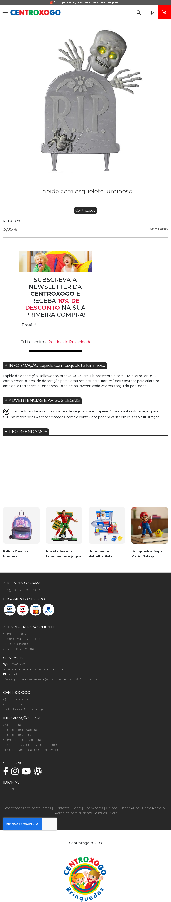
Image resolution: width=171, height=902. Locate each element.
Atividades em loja (18, 649)
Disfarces (62, 808)
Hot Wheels (93, 808)
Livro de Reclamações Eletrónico (30, 750)
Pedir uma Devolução (21, 639)
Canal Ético (12, 704)
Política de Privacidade (22, 730)
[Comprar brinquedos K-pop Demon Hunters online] (21, 528)
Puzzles (100, 813)
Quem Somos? (15, 699)
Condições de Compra (22, 740)
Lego (76, 808)
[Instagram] (16, 773)
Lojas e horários (16, 644)
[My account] (151, 12)
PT (12, 789)
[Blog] (39, 773)
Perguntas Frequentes (22, 590)
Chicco (111, 808)
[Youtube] (27, 773)
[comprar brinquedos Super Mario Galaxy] (149, 528)
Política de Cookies (19, 735)
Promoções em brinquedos (27, 808)
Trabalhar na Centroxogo (23, 709)
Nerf (113, 813)
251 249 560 (15, 664)
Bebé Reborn (153, 808)
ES (5, 789)
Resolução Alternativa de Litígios (30, 745)
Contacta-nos (14, 634)
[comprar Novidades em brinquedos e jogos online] (64, 528)
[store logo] (35, 12)
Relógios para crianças (73, 813)
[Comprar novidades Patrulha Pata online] (107, 528)
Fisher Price (129, 808)
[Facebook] (6, 773)
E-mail (11, 674)
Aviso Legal (12, 725)
